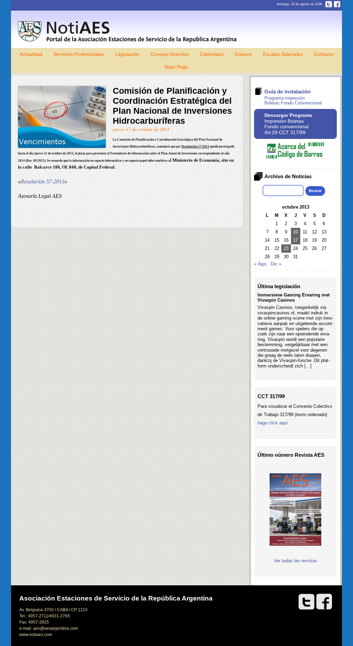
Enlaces (243, 54)
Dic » (276, 263)
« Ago (260, 263)
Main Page (176, 67)
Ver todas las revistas (295, 560)
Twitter (328, 4)
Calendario (212, 54)
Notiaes (129, 32)
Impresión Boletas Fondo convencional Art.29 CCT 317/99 (288, 123)
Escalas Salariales (283, 54)
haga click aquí (273, 422)
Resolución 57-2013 (42, 181)
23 (286, 248)
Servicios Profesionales (78, 54)
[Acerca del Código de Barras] (295, 157)
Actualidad (31, 54)
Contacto (323, 54)
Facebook (337, 4)
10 (295, 231)
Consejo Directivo (170, 54)
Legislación (127, 54)
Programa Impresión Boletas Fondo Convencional (293, 100)
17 (295, 240)
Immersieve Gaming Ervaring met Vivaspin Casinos (294, 297)
